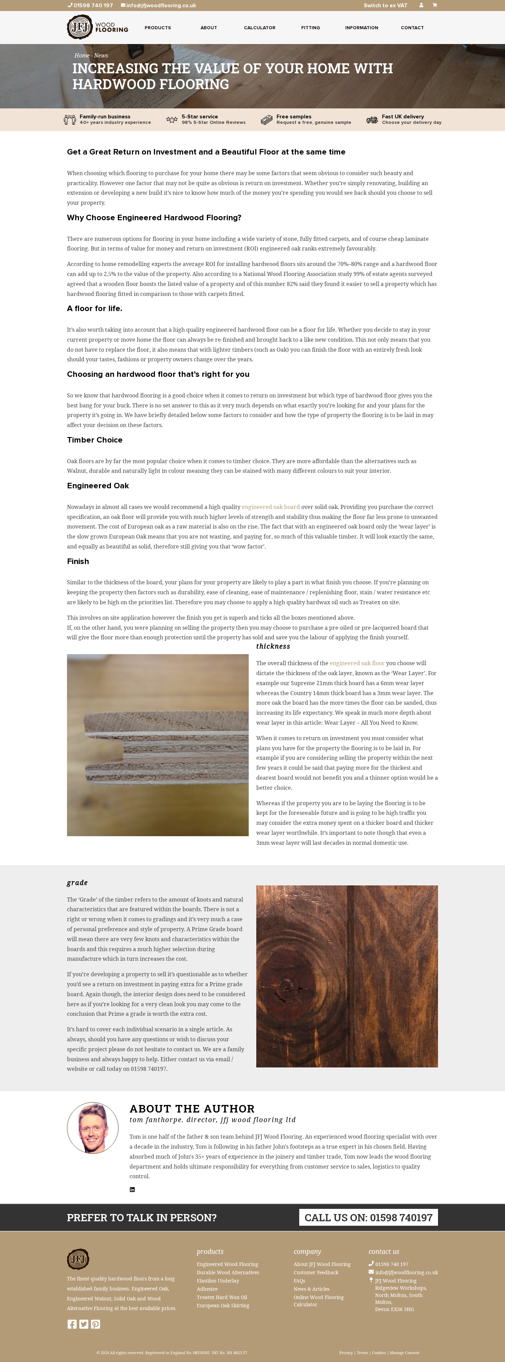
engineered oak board (271, 507)
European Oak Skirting (223, 1305)
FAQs (299, 1280)
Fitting (310, 27)
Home (83, 55)
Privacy (346, 1352)
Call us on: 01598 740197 (369, 1217)
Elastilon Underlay (218, 1280)
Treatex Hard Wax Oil (222, 1297)
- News (99, 55)
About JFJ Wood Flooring (322, 1264)
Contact (412, 27)
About (209, 27)
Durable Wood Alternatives (228, 1272)
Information (361, 27)
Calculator (260, 27)
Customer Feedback (316, 1272)
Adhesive (207, 1289)
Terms (362, 1352)
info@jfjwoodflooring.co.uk (406, 1272)
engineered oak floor (357, 663)
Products (158, 27)
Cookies (379, 1352)
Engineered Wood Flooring (227, 1264)
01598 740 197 (391, 1264)
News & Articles (311, 1289)
